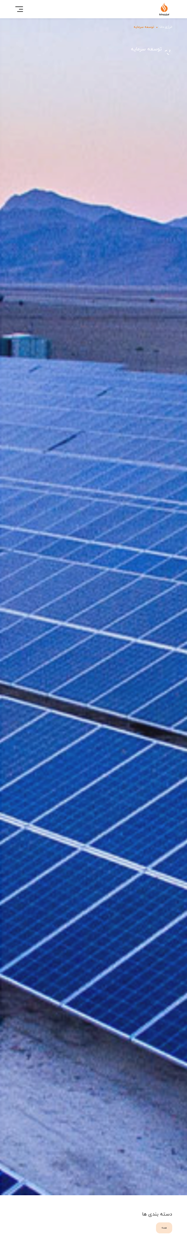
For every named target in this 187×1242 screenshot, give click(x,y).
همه (164, 1227)
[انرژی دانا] (164, 9)
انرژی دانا (166, 27)
